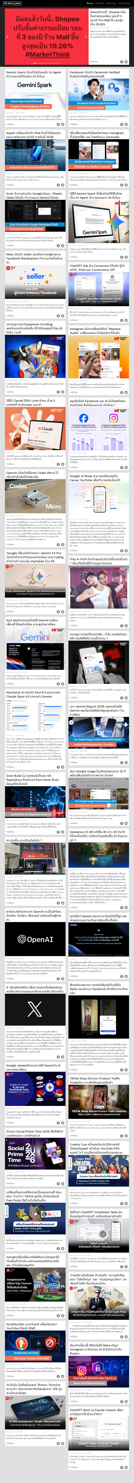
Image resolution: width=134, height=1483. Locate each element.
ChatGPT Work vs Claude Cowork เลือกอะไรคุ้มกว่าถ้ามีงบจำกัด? (96, 1412)
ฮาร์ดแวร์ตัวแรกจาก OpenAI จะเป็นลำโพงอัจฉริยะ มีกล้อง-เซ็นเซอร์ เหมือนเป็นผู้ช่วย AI (33, 915)
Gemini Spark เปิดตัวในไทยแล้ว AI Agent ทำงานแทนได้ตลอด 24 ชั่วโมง (33, 74)
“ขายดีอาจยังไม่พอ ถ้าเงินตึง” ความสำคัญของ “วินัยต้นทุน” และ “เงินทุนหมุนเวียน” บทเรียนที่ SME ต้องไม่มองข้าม (98, 1279)
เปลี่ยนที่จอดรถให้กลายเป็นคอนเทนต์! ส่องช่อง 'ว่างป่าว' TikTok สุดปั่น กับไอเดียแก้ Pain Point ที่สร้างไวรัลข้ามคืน (34, 1196)
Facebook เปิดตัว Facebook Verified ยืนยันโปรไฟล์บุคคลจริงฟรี (95, 74)
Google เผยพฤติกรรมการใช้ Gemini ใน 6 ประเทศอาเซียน (33, 1067)
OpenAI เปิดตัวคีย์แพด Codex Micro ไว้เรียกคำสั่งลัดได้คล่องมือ (32, 474)
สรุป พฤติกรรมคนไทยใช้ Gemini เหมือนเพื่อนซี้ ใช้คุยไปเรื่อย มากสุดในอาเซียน (32, 622)
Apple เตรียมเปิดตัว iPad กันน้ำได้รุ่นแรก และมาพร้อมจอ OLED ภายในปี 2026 (33, 135)
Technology (124, 3)
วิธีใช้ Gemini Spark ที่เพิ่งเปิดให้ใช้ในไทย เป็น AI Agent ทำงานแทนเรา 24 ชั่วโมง (96, 195)
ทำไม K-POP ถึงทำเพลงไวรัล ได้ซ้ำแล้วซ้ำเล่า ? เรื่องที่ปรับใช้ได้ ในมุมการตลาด (99, 561)
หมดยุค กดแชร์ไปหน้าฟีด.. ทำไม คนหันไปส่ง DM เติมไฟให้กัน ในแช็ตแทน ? (98, 636)
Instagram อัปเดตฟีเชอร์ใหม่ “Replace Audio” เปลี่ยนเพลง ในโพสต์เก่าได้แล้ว (95, 331)
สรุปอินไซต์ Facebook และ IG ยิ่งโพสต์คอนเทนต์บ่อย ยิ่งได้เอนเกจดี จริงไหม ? (98, 403)
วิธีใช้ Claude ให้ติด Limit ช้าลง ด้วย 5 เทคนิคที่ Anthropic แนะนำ (30, 402)
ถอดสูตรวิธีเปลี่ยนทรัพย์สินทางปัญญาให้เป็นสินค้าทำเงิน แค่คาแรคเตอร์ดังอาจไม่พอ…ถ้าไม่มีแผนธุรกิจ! (32, 1261)
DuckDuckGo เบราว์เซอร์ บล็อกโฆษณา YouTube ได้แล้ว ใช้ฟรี (31, 1326)
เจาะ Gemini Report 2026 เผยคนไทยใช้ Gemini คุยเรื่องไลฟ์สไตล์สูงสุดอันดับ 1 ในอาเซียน (97, 710)
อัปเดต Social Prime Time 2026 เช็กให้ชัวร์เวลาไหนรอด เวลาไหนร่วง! (34, 1133)
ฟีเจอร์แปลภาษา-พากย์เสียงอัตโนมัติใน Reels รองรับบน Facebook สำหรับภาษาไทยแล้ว (99, 989)
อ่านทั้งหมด (94, 62)
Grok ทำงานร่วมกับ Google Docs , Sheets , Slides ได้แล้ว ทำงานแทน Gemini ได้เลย (34, 195)
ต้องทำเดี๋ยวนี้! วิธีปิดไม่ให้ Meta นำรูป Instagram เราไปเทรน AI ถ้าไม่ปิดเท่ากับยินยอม (96, 1349)
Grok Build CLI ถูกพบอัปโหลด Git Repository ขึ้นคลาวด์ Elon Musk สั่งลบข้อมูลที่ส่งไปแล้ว (32, 779)
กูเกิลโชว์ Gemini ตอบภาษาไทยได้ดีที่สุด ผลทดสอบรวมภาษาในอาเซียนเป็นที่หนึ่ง (98, 918)
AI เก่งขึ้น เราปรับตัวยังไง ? (24, 840)
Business (100, 3)
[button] (9, 37)
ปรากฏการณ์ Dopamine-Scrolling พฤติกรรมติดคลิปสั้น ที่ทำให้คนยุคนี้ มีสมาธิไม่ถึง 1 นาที (34, 328)
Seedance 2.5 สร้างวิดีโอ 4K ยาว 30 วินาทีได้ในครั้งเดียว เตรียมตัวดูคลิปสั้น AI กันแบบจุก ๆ (98, 836)
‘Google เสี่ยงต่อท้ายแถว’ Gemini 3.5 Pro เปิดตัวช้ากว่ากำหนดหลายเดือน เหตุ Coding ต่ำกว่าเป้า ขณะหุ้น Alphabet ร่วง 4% (34, 557)
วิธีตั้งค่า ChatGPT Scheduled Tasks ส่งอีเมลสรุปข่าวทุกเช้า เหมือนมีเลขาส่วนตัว (96, 1214)
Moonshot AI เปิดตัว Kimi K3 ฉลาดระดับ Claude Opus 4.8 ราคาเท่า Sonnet (33, 694)
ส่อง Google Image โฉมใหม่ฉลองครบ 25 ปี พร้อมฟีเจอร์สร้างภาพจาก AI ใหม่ (98, 773)
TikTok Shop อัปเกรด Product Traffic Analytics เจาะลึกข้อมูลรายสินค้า (95, 1080)
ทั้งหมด (90, 3)
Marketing (111, 3)
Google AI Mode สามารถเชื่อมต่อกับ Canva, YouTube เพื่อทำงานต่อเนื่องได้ (95, 478)
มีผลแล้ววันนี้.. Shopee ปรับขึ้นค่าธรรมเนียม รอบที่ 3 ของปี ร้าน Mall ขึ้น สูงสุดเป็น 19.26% (108, 18)
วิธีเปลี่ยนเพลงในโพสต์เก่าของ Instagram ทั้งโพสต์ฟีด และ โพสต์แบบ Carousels (97, 135)
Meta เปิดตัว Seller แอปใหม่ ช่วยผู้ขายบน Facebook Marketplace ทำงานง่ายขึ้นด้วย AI (34, 258)
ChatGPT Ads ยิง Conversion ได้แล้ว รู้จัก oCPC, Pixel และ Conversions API (97, 267)
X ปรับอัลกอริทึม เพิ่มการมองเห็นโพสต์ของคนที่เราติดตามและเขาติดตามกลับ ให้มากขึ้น (34, 989)
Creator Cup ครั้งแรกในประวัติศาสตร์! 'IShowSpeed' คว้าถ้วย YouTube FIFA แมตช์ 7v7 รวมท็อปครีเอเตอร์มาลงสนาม (96, 1148)
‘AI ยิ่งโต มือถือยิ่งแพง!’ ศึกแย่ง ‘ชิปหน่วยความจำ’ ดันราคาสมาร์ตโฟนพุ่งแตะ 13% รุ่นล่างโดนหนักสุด (34, 1389)
